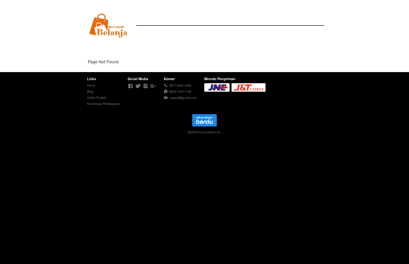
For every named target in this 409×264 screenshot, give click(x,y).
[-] (130, 86)
